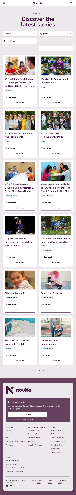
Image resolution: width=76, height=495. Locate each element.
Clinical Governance (57, 437)
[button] (20, 33)
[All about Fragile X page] (20, 291)
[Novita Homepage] (37, 2)
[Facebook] (7, 486)
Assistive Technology (35, 445)
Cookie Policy (55, 452)
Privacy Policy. (30, 419)
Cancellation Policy (57, 445)
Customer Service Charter (59, 434)
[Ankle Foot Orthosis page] (56, 291)
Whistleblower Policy (58, 441)
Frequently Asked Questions (15, 441)
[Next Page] (43, 370)
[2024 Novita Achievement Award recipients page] (20, 133)
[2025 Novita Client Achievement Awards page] (56, 133)
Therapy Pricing (11, 464)
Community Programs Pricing (15, 468)
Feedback (9, 445)
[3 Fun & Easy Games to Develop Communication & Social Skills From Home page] (20, 186)
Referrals (31, 441)
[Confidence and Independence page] (56, 340)
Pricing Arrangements (13, 460)
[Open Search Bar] (71, 3)
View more (20, 103)
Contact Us (10, 434)
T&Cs (34, 480)
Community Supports (35, 434)
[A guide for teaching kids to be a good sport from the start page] (56, 240)
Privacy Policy (55, 449)
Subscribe (27, 415)
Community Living (34, 437)
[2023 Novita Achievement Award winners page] (56, 81)
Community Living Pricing (14, 472)
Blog (7, 437)
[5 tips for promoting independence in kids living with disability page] (20, 240)
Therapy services (34, 430)
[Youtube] (11, 486)
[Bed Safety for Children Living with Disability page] (20, 340)
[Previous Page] (33, 370)
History (8, 430)
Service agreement (57, 430)
